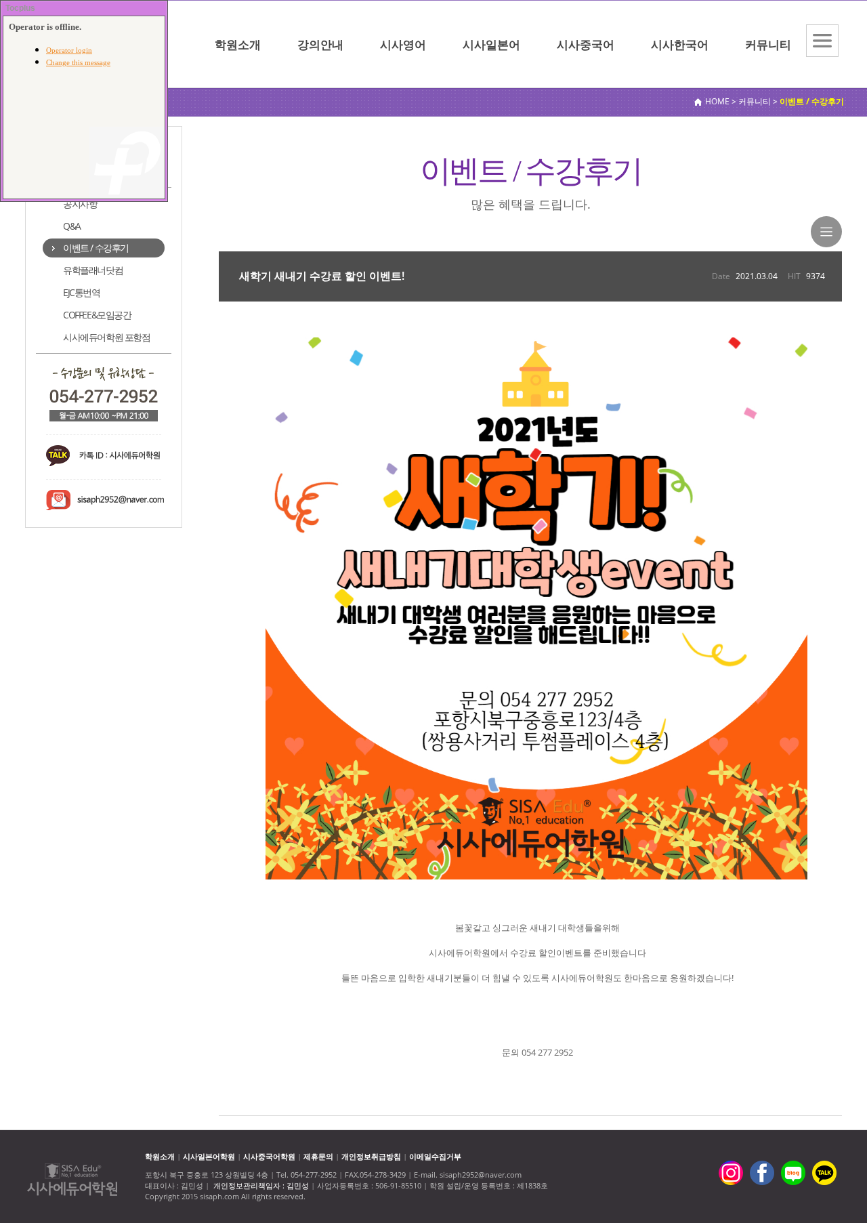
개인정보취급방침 (371, 1156)
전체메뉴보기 (822, 40)
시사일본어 (491, 44)
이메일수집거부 (435, 1156)
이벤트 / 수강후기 (96, 247)
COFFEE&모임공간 (97, 314)
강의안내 (320, 44)
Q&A (72, 226)
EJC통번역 (81, 292)
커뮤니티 (768, 44)
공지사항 (80, 203)
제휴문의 (318, 1156)
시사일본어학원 (209, 1156)
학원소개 (238, 44)
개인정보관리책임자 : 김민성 (261, 1185)
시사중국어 (585, 44)
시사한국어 (680, 44)
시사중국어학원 (269, 1156)
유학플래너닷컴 (93, 270)
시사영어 (403, 44)
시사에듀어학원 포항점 (106, 337)
